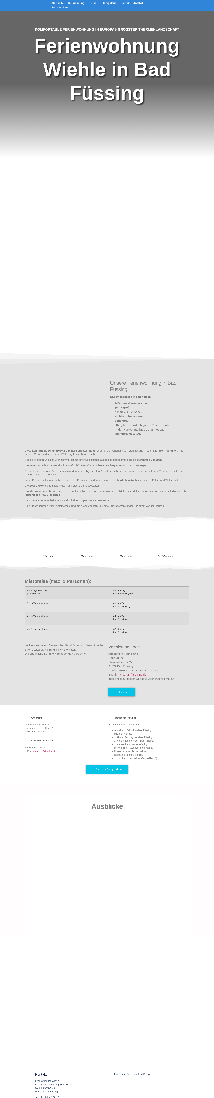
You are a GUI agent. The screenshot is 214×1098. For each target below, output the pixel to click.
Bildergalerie (108, 3)
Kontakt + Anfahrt (132, 3)
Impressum (119, 1074)
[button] (27, 542)
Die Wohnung (76, 3)
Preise (93, 3)
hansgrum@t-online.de (132, 674)
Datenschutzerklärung (138, 1074)
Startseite (57, 3)
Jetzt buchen (59, 7)
